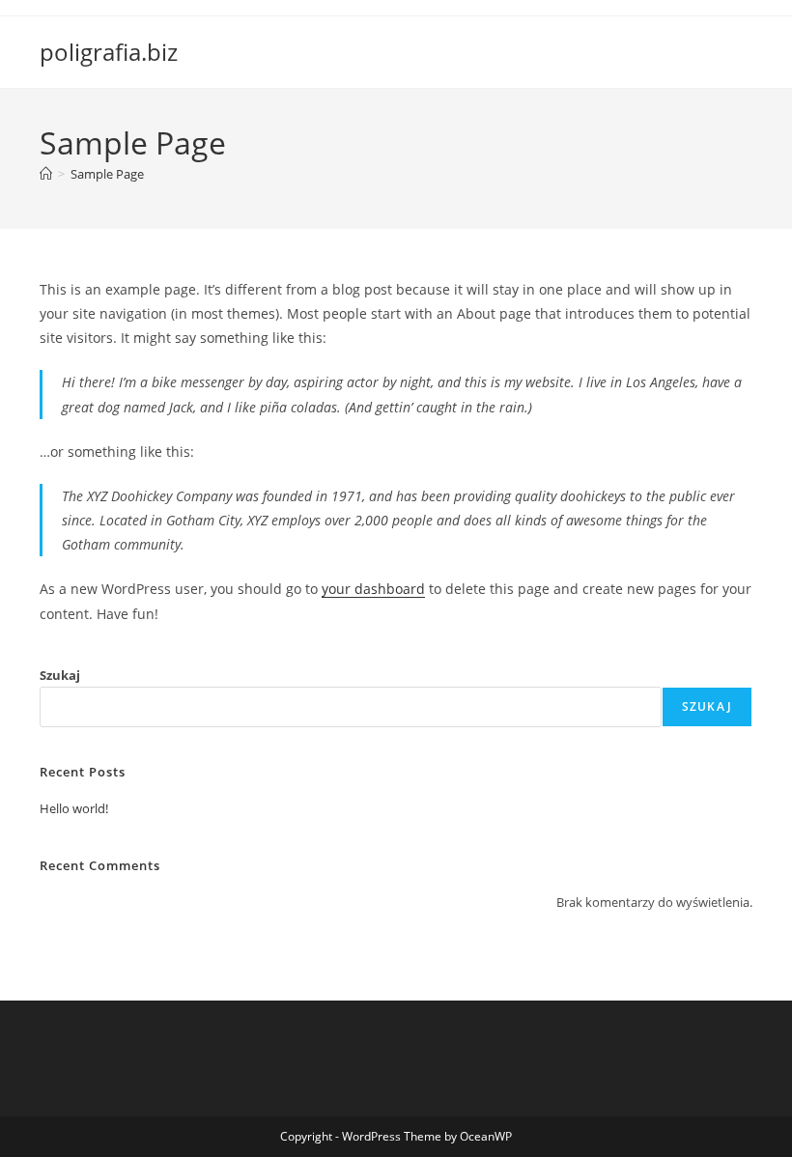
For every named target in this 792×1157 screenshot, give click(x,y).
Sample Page (107, 174)
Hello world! (74, 808)
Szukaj (60, 675)
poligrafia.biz (109, 52)
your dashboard (373, 588)
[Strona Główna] (46, 174)
